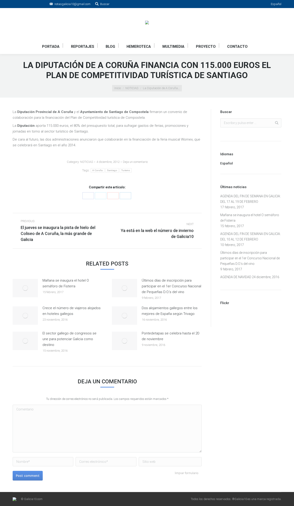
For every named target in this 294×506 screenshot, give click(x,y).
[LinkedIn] (125, 195)
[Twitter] (100, 195)
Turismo (125, 170)
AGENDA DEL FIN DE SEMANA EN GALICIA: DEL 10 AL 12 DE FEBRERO (250, 236)
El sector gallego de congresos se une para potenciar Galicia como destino (69, 339)
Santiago (112, 170)
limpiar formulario (186, 473)
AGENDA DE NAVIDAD (235, 277)
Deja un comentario (135, 162)
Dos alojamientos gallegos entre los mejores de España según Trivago (170, 311)
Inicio (117, 88)
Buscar (105, 4)
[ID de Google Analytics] (113, 195)
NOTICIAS (131, 88)
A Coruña (97, 170)
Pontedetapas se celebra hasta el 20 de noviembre (170, 336)
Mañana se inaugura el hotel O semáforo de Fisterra (65, 283)
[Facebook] (88, 195)
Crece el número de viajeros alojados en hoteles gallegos (71, 311)
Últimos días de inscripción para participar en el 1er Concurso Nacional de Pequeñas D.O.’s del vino (171, 286)
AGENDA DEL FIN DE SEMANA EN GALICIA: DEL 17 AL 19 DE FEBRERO (250, 199)
